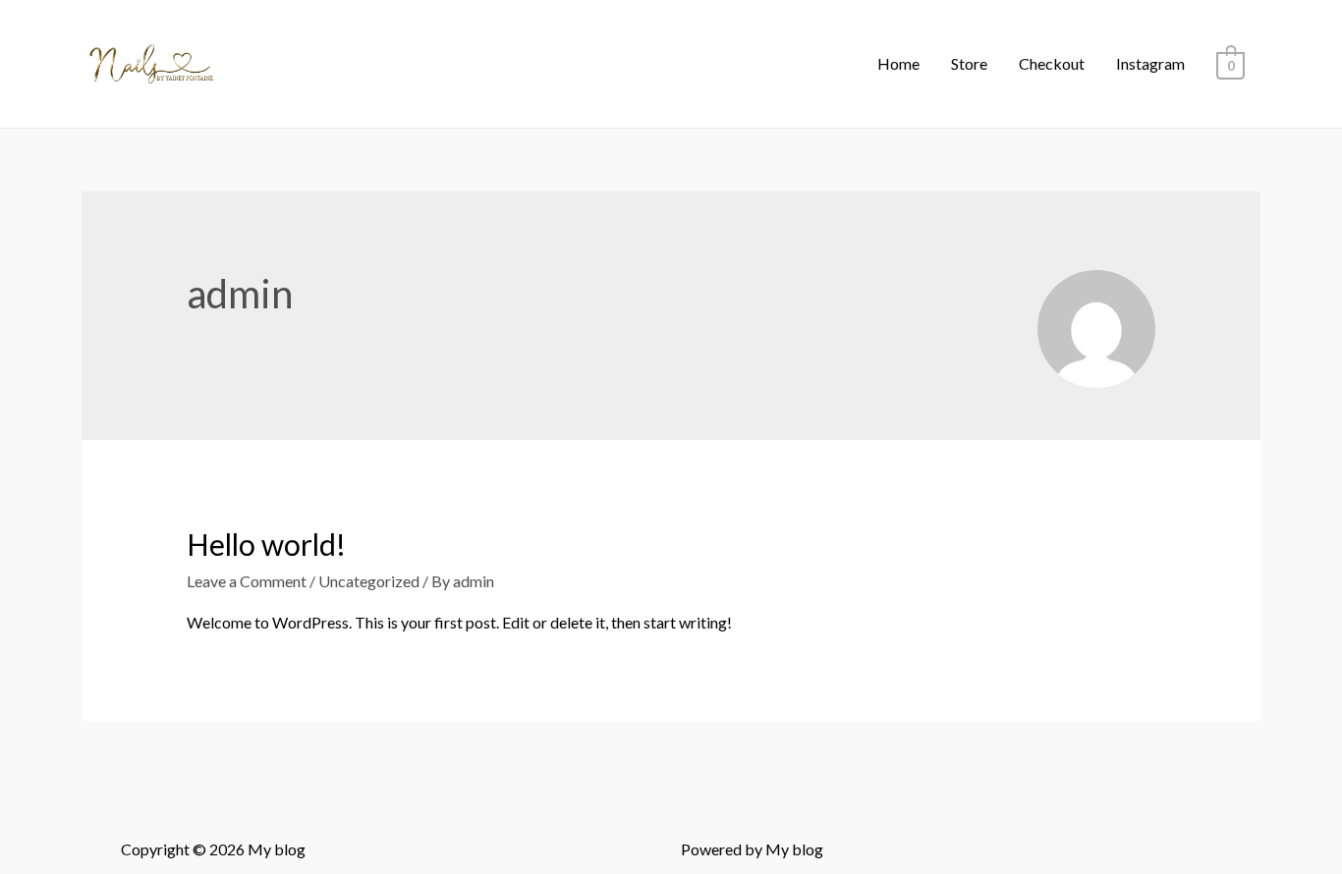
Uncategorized (368, 581)
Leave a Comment (247, 581)
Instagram (1150, 63)
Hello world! (266, 544)
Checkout (1052, 63)
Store (969, 63)
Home (898, 63)
